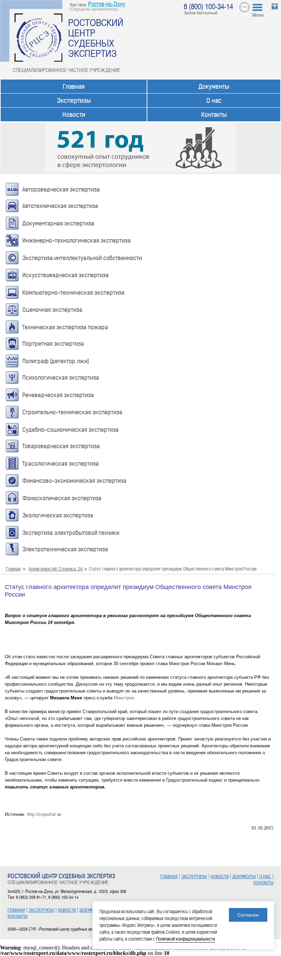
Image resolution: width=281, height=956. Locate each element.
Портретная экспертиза (53, 343)
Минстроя (124, 697)
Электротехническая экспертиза (65, 549)
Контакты (214, 115)
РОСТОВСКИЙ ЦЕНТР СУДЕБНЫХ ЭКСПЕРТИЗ (95, 38)
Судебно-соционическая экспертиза (70, 429)
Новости (73, 115)
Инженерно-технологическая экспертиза (76, 240)
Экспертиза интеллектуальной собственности (82, 258)
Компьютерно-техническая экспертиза (73, 292)
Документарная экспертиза (58, 223)
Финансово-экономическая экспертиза (74, 481)
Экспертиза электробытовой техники (70, 533)
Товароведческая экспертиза (61, 446)
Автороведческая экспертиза (61, 189)
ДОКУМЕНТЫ (91, 910)
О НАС (265, 877)
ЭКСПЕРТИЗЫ (41, 910)
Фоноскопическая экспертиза (61, 498)
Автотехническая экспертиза (60, 206)
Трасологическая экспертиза (60, 463)
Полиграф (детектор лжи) (55, 361)
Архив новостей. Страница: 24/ (55, 568)
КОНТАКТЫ (17, 916)
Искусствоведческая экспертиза (65, 275)
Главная (74, 86)
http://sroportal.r (42, 814)
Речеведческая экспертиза (58, 395)
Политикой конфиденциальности (185, 938)
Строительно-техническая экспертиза (72, 412)
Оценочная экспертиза (52, 310)
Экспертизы (74, 101)
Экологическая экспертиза (57, 515)
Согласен (248, 915)
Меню (258, 14)
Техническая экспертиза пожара (65, 327)
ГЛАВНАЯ (16, 910)
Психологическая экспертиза (60, 377)
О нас (214, 101)
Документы (213, 86)
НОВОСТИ (67, 910)
